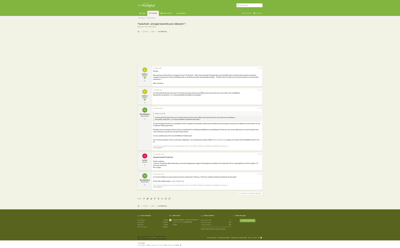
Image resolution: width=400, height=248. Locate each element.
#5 (260, 174)
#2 (260, 90)
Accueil (254, 237)
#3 (260, 108)
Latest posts (176, 215)
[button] (173, 13)
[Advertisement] (200, 50)
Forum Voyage (146, 237)
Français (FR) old (160, 237)
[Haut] (258, 237)
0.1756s (164, 245)
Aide (249, 237)
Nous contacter (211, 237)
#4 (260, 154)
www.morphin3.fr (158, 147)
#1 (260, 68)
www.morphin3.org (220, 140)
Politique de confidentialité (239, 237)
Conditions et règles (224, 237)
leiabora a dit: (159, 113)
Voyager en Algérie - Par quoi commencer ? (186, 220)
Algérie (175, 224)
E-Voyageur (141, 243)
